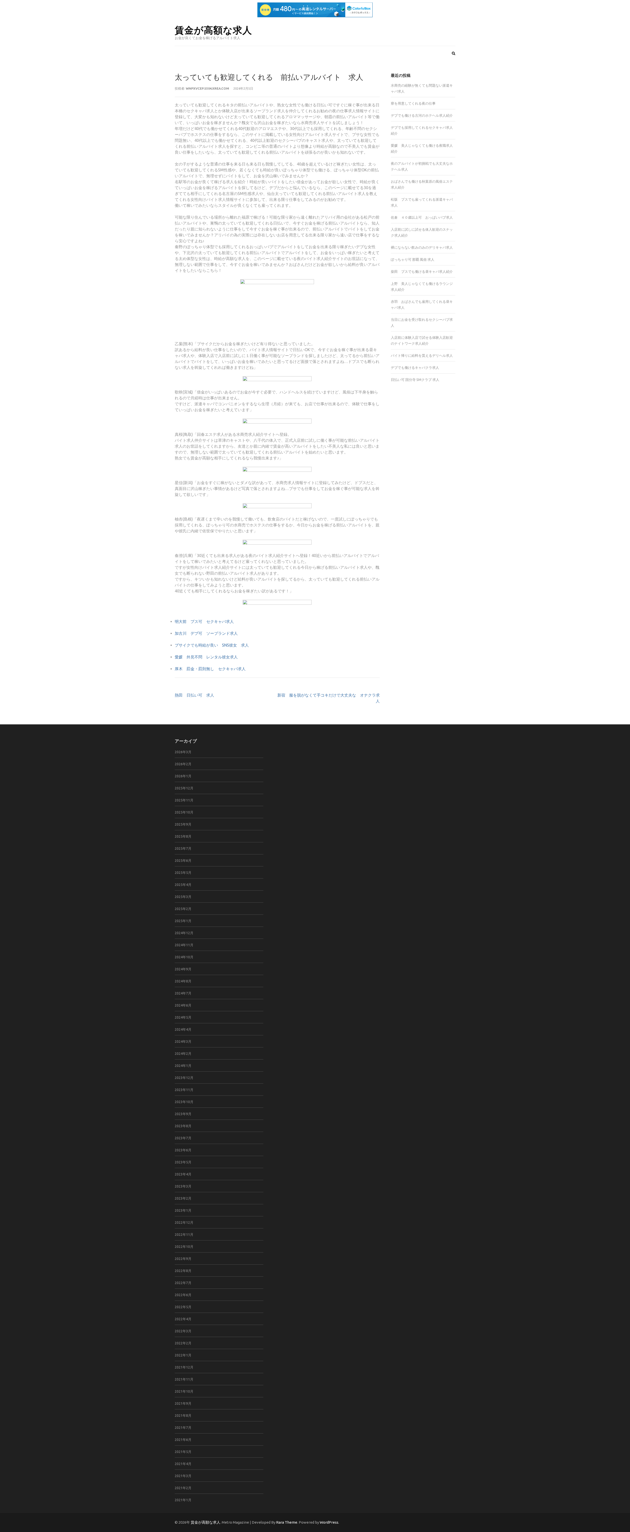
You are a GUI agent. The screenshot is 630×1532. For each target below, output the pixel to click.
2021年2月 (183, 1488)
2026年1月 (183, 776)
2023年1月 (183, 1210)
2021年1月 (183, 1500)
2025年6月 (183, 861)
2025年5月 (183, 873)
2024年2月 (183, 1054)
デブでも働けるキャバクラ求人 (415, 368)
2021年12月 (184, 1367)
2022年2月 (183, 1343)
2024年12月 (184, 933)
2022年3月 (183, 1331)
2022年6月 (183, 1295)
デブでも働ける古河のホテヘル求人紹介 (422, 115)
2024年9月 (183, 969)
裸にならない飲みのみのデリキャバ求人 (422, 247)
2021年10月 (184, 1391)
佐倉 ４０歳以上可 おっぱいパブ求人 (422, 217)
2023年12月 (184, 1078)
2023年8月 (183, 1126)
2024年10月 (184, 957)
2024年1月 (183, 1066)
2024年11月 (184, 945)
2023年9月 (183, 1114)
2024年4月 (183, 1029)
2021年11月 (184, 1379)
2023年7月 (183, 1138)
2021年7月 (183, 1428)
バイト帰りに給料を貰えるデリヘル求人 (422, 356)
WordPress (329, 1522)
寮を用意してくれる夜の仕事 (413, 103)
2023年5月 (183, 1162)
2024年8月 (183, 981)
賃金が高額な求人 (213, 29)
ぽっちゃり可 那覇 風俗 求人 (412, 259)
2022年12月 (184, 1222)
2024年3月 (183, 1041)
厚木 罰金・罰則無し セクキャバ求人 (210, 669)
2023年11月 (184, 1090)
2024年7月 (183, 993)
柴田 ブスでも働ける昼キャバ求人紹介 (422, 272)
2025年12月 (184, 788)
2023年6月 (183, 1150)
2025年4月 (183, 885)
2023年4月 (183, 1174)
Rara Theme (286, 1522)
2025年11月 (184, 800)
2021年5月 (183, 1452)
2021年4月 (183, 1464)
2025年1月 (183, 921)
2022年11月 (184, 1235)
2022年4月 (183, 1319)
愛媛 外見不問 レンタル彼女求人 (206, 657)
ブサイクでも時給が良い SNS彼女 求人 (212, 645)
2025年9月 (183, 824)
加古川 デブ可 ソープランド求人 (206, 633)
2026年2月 (183, 764)
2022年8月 (183, 1271)
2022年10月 (184, 1247)
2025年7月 (183, 848)
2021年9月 (183, 1403)
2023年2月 (183, 1198)
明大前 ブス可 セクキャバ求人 (204, 621)
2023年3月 (183, 1186)
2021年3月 (183, 1476)
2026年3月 (183, 752)
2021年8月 (183, 1416)
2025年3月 (183, 897)
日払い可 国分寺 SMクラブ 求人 (415, 380)
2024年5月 (183, 1017)
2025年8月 (183, 836)
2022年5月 (183, 1307)
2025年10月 (184, 812)
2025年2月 (183, 909)
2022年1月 (183, 1355)
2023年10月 (184, 1102)
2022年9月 (183, 1259)
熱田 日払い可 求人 (194, 695)
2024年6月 (183, 1005)
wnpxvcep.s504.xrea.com (207, 88)
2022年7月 (183, 1283)
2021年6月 (183, 1440)
